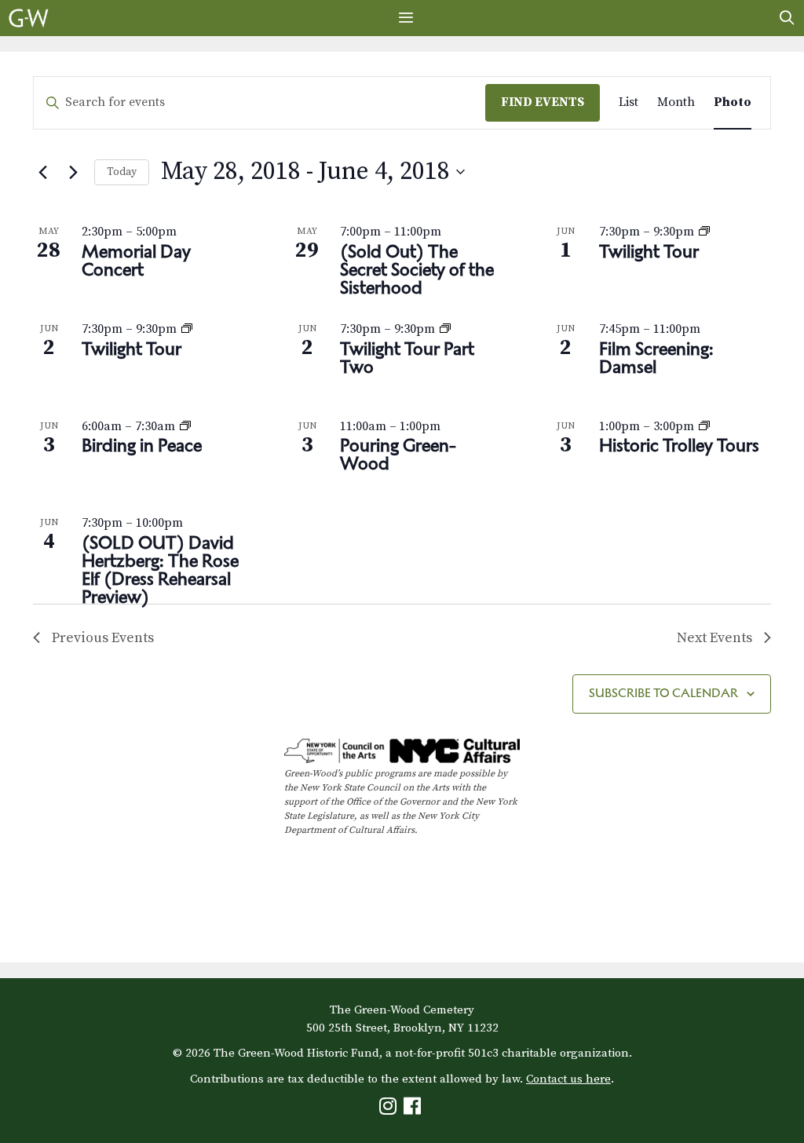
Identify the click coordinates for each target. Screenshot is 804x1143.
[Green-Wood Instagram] (389, 1109)
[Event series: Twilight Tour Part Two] (445, 329)
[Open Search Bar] (787, 18)
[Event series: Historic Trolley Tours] (704, 426)
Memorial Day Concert (136, 260)
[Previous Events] (42, 172)
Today (122, 172)
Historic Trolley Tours (679, 445)
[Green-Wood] (28, 18)
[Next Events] (73, 172)
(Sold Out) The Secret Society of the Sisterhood (417, 269)
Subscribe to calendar (663, 692)
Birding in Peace (142, 445)
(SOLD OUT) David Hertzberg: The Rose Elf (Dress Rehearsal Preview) (160, 569)
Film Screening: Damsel (656, 358)
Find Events (542, 102)
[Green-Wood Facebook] (414, 1109)
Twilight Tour (649, 251)
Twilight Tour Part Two (407, 358)
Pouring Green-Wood (398, 454)
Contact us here (568, 1079)
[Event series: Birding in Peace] (185, 426)
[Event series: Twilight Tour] (704, 231)
